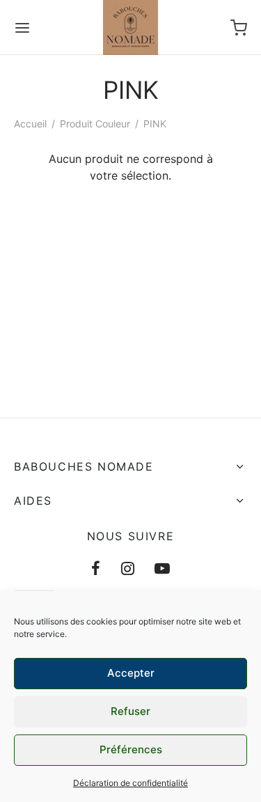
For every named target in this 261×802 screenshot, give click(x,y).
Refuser (130, 711)
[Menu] (22, 27)
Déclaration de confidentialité (130, 783)
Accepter (131, 672)
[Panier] (238, 27)
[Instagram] (127, 569)
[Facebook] (95, 569)
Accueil (30, 123)
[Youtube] (162, 569)
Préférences (131, 749)
